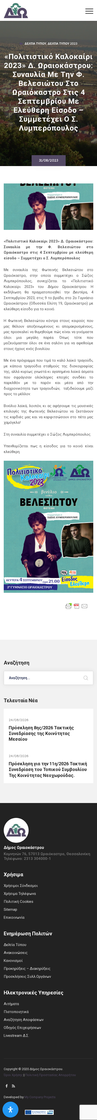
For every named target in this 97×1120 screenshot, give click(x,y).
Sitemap (10, 909)
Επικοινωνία (14, 917)
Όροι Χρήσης (13, 1075)
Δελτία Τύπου (35, 44)
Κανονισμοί (13, 960)
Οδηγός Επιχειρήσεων (22, 1027)
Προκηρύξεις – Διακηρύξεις (27, 968)
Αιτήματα (11, 1004)
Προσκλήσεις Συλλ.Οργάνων (27, 976)
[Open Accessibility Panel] (10, 1110)
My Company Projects (39, 1097)
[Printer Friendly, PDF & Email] (76, 606)
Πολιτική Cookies (18, 901)
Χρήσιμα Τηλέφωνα (20, 893)
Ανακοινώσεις (16, 952)
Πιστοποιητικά (16, 1012)
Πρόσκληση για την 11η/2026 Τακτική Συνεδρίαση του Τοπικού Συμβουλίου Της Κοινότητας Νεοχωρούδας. (48, 769)
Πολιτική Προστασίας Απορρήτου (50, 1075)
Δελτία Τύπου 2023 (62, 44)
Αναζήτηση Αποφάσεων (24, 1019)
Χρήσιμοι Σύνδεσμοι (21, 885)
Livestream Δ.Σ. (16, 1035)
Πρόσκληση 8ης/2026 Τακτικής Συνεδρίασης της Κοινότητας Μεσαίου (41, 733)
